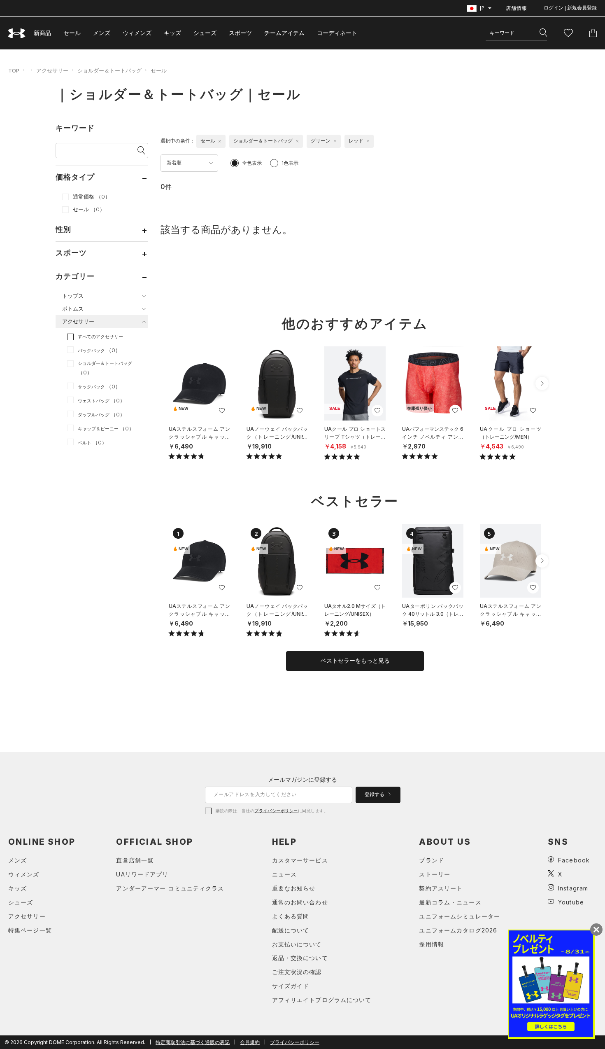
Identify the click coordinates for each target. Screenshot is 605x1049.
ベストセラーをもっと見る (355, 660)
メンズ (101, 32)
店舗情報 (516, 8)
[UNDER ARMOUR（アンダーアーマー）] (16, 33)
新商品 (42, 32)
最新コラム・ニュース (450, 902)
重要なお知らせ (294, 888)
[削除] (219, 141)
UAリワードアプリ (142, 874)
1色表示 (290, 163)
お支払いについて (297, 944)
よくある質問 (290, 916)
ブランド (431, 860)
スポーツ (240, 32)
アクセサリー (52, 70)
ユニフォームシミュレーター (459, 916)
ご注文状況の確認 (297, 971)
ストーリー (434, 874)
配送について (290, 930)
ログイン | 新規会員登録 (570, 8)
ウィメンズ (137, 32)
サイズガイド (290, 985)
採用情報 (431, 944)
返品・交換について (300, 957)
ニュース (284, 874)
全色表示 (252, 163)
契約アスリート (441, 888)
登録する (375, 794)
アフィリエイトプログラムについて (322, 999)
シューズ (204, 32)
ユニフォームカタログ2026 (458, 930)
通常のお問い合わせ (300, 902)
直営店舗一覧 (135, 860)
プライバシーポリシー (276, 810)
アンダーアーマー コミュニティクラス (170, 888)
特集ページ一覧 (30, 930)
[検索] (543, 32)
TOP (13, 70)
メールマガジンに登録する (302, 779)
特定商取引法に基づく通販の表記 (193, 1042)
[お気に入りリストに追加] (222, 410)
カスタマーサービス (300, 860)
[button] (542, 383)
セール (72, 32)
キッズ (172, 32)
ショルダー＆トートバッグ (109, 70)
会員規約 (250, 1042)
